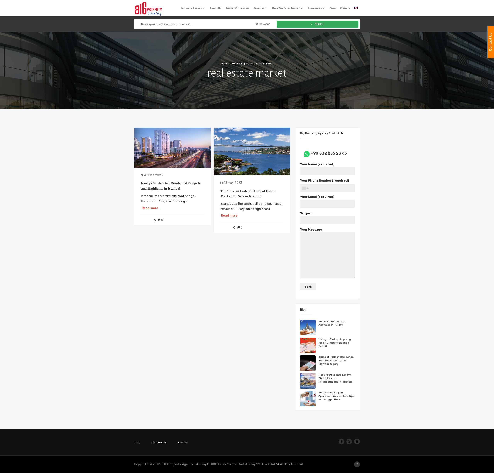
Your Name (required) (317, 164)
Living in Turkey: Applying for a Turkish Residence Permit (334, 343)
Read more (150, 208)
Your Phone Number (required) (324, 180)
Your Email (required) (317, 197)
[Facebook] (341, 441)
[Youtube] (357, 441)
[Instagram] (349, 441)
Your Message (311, 229)
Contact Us (159, 442)
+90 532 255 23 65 (329, 153)
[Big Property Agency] (149, 8)
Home (224, 63)
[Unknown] (304, 188)
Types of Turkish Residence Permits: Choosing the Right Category (336, 360)
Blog (137, 442)
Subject (306, 213)
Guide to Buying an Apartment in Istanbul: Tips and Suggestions (336, 396)
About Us (183, 442)
